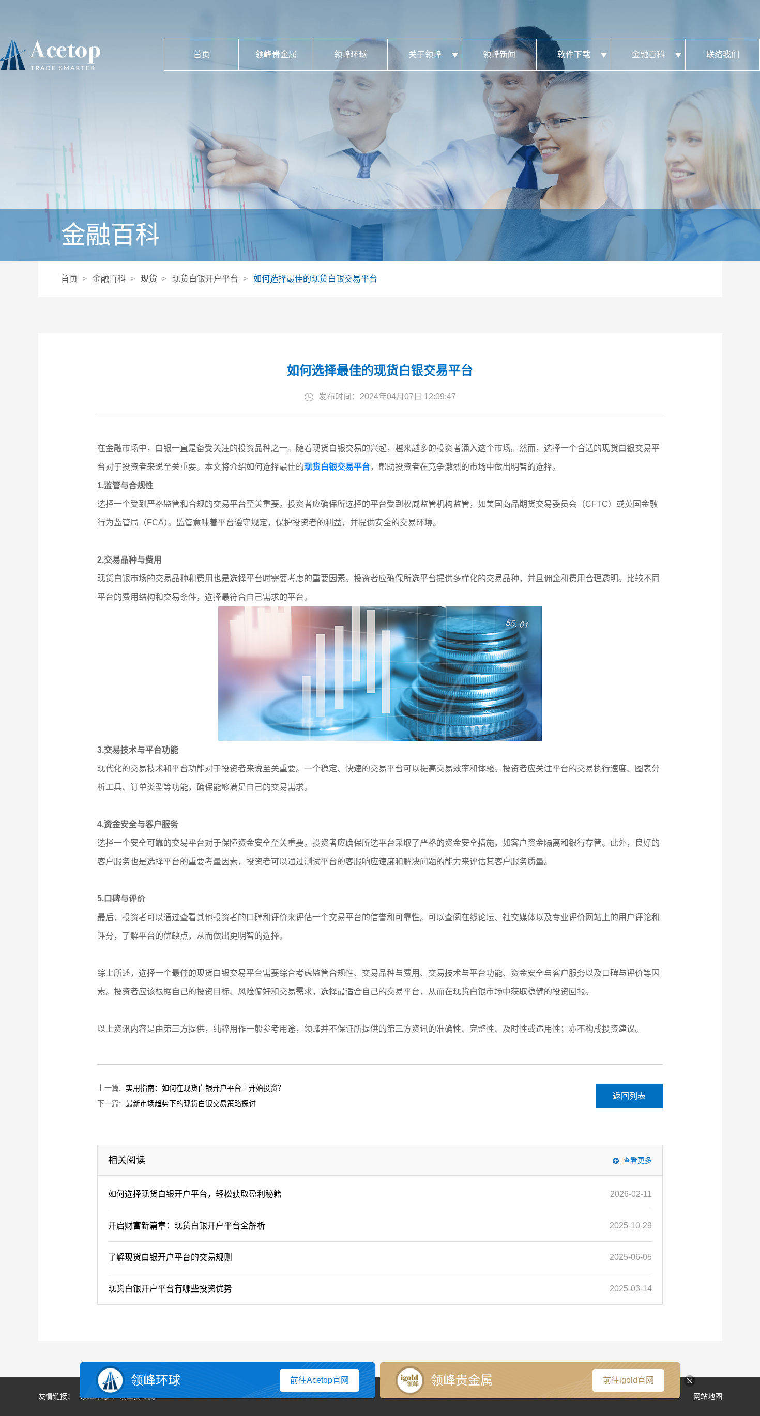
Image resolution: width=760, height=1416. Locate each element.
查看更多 (637, 1160)
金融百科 (648, 54)
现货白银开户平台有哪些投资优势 (170, 1288)
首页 (201, 54)
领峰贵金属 (276, 54)
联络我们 (722, 54)
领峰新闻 (499, 54)
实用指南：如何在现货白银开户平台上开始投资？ (205, 1088)
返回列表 (629, 1096)
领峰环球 (350, 54)
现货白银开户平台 (205, 278)
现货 (149, 278)
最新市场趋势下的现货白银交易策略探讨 (191, 1103)
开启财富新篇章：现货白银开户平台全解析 (186, 1225)
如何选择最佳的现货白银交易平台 (315, 278)
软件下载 (573, 54)
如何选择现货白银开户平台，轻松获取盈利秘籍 (195, 1194)
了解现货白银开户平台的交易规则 (170, 1257)
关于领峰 (425, 54)
